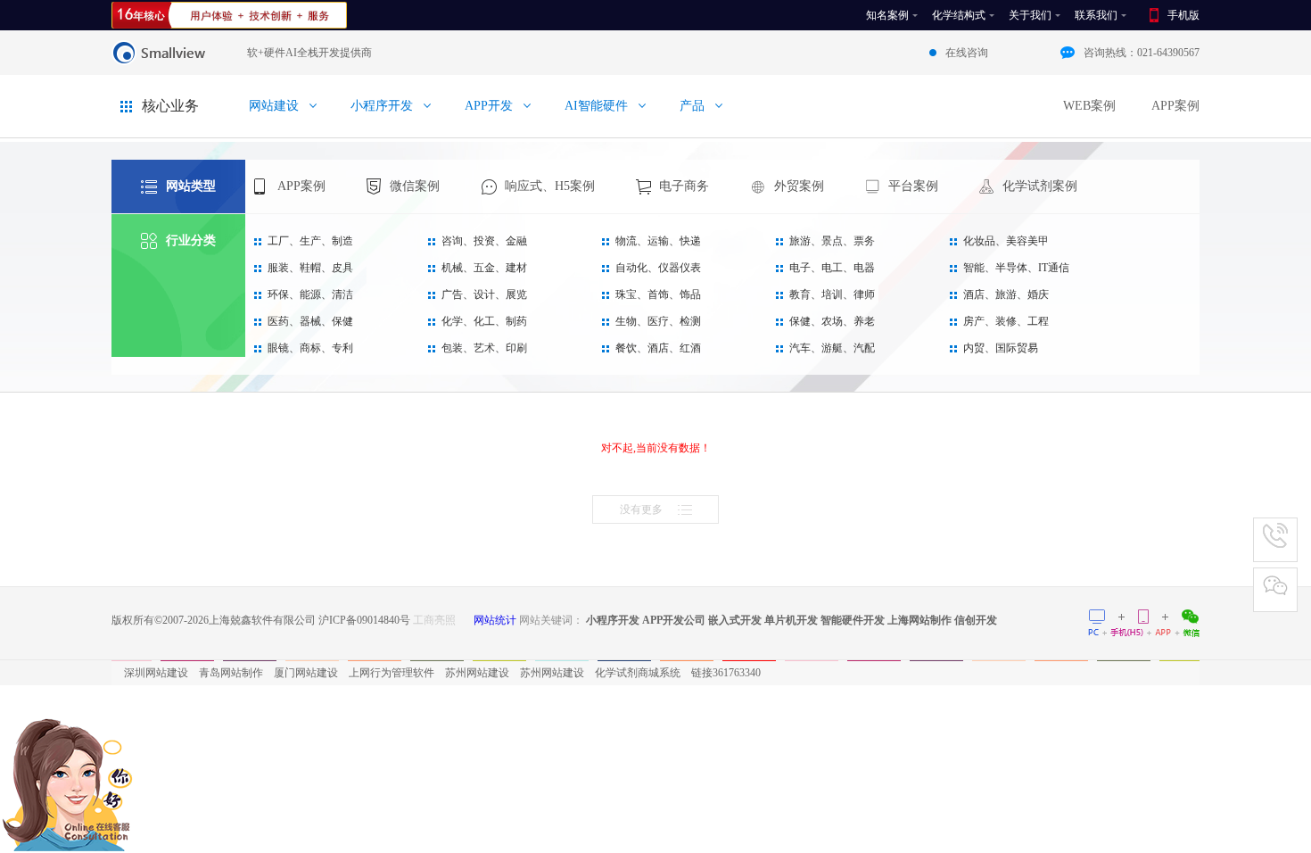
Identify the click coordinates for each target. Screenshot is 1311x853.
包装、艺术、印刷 (484, 348)
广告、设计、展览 (484, 294)
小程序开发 (381, 105)
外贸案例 (799, 186)
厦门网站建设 (306, 673)
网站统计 (495, 620)
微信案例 (415, 186)
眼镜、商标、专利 (310, 348)
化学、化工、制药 (484, 321)
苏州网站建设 (477, 673)
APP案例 (1175, 105)
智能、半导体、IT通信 (1016, 267)
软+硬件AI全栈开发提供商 (309, 52)
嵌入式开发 (735, 620)
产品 (692, 105)
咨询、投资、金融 (484, 241)
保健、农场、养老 (832, 321)
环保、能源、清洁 (310, 294)
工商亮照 (434, 620)
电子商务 (684, 186)
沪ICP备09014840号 (364, 620)
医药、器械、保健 (310, 321)
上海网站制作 (919, 620)
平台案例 (913, 186)
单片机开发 (791, 620)
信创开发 (975, 620)
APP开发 (489, 105)
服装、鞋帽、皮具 (310, 267)
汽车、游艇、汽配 (832, 348)
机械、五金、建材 (484, 267)
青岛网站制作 (231, 673)
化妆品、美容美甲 (1006, 241)
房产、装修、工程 (1006, 321)
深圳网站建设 (156, 673)
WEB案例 (1089, 105)
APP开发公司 (673, 620)
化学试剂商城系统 (637, 673)
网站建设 (274, 105)
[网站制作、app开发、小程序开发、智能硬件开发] (229, 15)
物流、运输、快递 (658, 241)
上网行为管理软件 (391, 673)
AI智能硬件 (596, 105)
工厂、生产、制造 (310, 241)
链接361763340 (726, 673)
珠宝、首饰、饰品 (658, 294)
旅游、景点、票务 (832, 241)
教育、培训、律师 (832, 294)
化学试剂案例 (1039, 186)
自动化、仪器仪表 (658, 267)
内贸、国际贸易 (1000, 348)
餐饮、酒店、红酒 (658, 348)
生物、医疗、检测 (658, 321)
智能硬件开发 (852, 620)
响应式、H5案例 (550, 186)
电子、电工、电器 (832, 267)
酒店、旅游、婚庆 (1006, 294)
